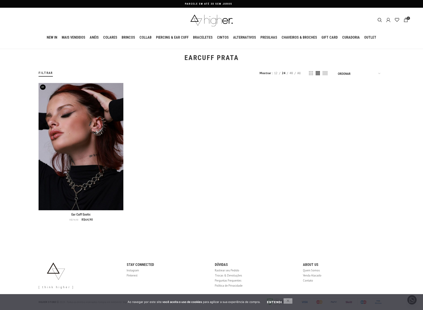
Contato (308, 280)
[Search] (379, 19)
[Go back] (178, 57)
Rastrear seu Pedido (227, 270)
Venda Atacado (312, 275)
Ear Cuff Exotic (81, 214)
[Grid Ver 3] (311, 73)
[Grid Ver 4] (318, 73)
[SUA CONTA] (388, 19)
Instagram (133, 270)
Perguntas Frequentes (228, 280)
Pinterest (132, 275)
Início (41, 69)
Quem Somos (311, 270)
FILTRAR (46, 72)
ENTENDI (274, 302)
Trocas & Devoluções (228, 275)
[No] (288, 301)
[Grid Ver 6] (325, 73)
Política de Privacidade (229, 285)
